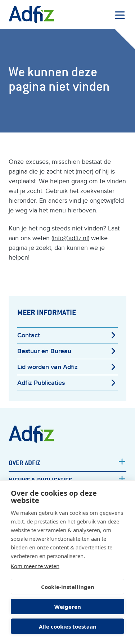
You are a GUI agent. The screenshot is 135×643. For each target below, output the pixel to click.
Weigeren (67, 606)
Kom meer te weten (35, 566)
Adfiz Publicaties (41, 383)
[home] (31, 14)
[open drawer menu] (120, 15)
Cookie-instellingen (67, 586)
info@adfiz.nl (70, 238)
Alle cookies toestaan (67, 626)
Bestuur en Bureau (44, 351)
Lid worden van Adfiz (47, 367)
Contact (28, 335)
